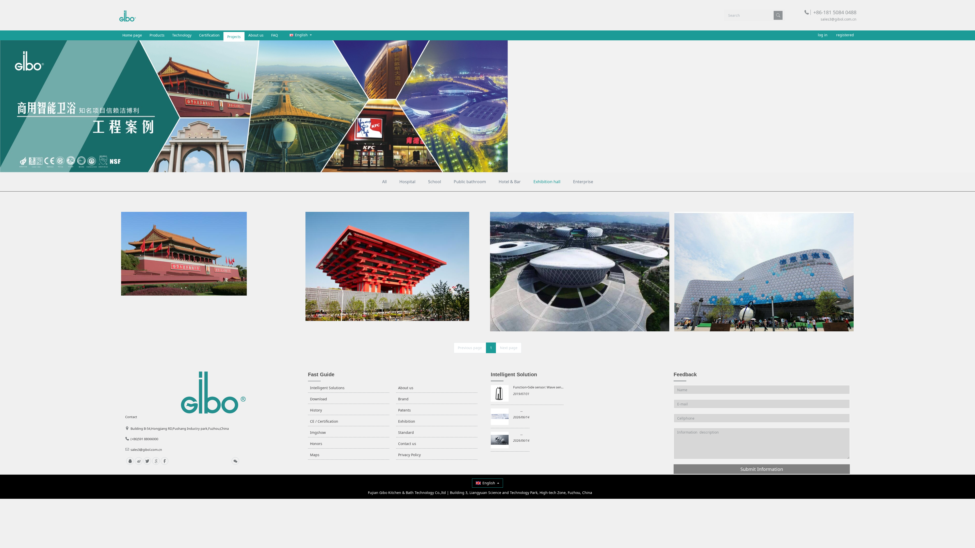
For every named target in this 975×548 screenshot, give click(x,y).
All (384, 181)
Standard (406, 432)
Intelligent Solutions (327, 387)
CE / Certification (324, 421)
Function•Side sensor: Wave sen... (538, 387)
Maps (314, 454)
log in (822, 34)
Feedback (685, 374)
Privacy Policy (409, 454)
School (434, 181)
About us (256, 35)
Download (318, 399)
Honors (316, 443)
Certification (209, 35)
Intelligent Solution (514, 374)
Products (157, 35)
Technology (181, 35)
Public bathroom (470, 181)
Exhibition (406, 421)
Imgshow (318, 432)
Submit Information (761, 469)
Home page (132, 35)
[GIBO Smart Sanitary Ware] (128, 15)
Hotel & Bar (510, 181)
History (316, 410)
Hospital (407, 181)
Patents (404, 410)
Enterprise (583, 181)
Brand (403, 399)
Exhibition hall (546, 181)
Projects (234, 35)
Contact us (407, 443)
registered (845, 34)
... (521, 410)
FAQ (274, 35)
